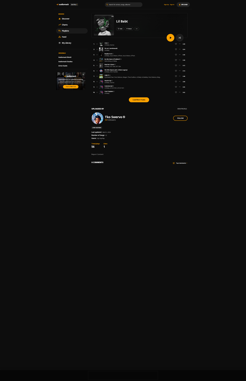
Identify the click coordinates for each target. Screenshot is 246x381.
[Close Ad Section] (83, 74)
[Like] (176, 44)
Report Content (97, 154)
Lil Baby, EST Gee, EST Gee (113, 66)
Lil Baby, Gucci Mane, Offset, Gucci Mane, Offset (120, 56)
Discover (65, 18)
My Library (66, 43)
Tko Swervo (113, 116)
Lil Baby (107, 50)
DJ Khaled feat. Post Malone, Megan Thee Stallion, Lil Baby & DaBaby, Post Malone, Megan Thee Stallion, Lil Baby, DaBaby (133, 78)
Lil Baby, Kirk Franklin (111, 72)
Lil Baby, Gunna (109, 45)
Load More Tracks (139, 100)
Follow (180, 118)
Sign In (172, 4)
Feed (64, 37)
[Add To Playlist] (97, 44)
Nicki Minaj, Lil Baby (111, 61)
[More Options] (179, 44)
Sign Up (166, 4)
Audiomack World (64, 57)
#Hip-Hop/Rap (96, 127)
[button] (138, 44)
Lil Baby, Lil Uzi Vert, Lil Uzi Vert (114, 88)
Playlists (65, 30)
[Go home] (62, 4)
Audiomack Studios (65, 61)
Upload (184, 4)
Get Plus (74, 4)
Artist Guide (62, 66)
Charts (65, 24)
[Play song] (170, 38)
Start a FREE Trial (71, 86)
